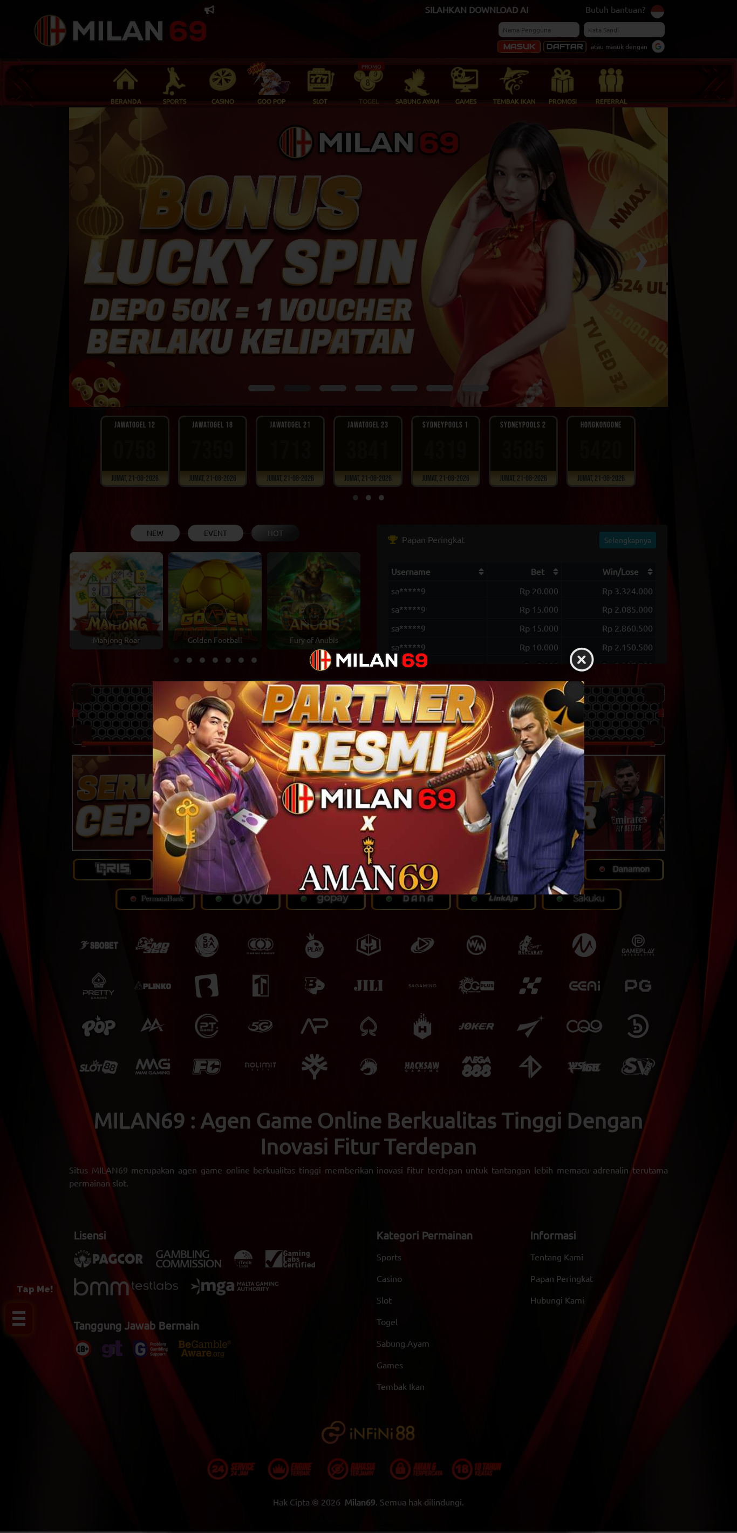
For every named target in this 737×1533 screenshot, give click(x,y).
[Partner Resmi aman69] (368, 787)
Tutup (581, 660)
